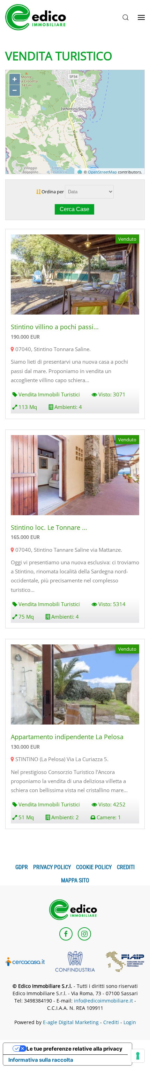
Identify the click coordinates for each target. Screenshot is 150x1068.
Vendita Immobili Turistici (49, 394)
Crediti (126, 867)
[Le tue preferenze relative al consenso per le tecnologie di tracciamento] (137, 1055)
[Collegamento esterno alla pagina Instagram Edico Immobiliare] (84, 934)
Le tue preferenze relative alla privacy (74, 1048)
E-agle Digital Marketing (71, 1022)
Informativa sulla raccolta (40, 1060)
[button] (125, 17)
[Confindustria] (75, 960)
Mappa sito (75, 880)
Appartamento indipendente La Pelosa (67, 737)
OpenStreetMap (102, 172)
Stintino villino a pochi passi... (55, 327)
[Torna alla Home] (38, 17)
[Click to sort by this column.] (39, 191)
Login (129, 1022)
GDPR (21, 867)
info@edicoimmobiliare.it (103, 1000)
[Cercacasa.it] (25, 961)
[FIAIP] (125, 960)
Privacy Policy (52, 867)
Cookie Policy (94, 867)
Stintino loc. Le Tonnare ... (49, 527)
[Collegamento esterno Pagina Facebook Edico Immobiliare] (66, 934)
